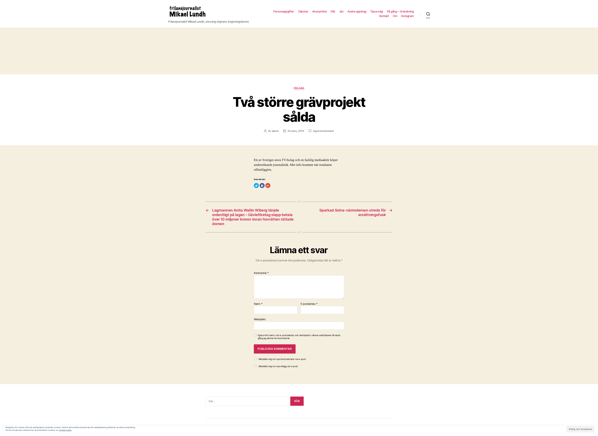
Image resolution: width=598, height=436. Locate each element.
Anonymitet (319, 11)
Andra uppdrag (356, 11)
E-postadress (309, 304)
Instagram (407, 16)
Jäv (341, 11)
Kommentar (261, 273)
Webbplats (260, 319)
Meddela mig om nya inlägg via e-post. (278, 366)
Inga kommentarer (323, 130)
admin (275, 130)
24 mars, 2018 (295, 130)
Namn (258, 304)
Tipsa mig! (376, 11)
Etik (333, 11)
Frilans (299, 88)
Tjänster (303, 11)
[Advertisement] (299, 51)
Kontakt (384, 16)
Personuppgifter (283, 11)
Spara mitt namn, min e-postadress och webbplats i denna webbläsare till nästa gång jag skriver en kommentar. (299, 337)
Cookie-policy (65, 430)
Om (395, 16)
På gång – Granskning (400, 11)
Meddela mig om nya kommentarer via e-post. (282, 359)
